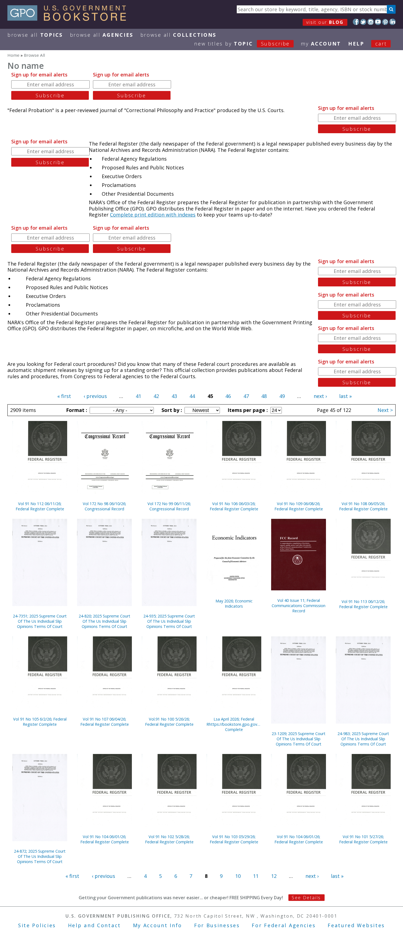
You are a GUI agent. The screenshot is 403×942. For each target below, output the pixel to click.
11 (256, 876)
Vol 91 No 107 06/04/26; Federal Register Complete (104, 721)
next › (320, 396)
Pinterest (385, 22)
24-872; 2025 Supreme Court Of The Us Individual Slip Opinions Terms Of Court (40, 856)
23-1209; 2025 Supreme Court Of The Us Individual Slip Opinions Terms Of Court (298, 739)
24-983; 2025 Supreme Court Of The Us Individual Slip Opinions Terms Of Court (363, 739)
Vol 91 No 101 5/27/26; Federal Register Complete (363, 839)
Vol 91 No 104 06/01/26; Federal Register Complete (104, 839)
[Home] (69, 19)
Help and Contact (94, 925)
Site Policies (37, 925)
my (321, 43)
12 (274, 876)
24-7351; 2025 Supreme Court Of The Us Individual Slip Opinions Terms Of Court (40, 621)
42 (156, 396)
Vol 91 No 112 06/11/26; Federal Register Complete (40, 506)
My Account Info (157, 925)
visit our (325, 22)
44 (192, 396)
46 (228, 396)
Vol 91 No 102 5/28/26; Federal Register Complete (169, 839)
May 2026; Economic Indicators (233, 603)
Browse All (35, 35)
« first (64, 396)
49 (282, 396)
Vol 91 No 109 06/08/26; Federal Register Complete (298, 506)
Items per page (247, 410)
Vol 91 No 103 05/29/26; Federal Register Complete (234, 839)
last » (345, 396)
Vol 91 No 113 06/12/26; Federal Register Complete (363, 604)
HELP (356, 43)
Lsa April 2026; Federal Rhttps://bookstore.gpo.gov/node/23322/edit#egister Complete (233, 724)
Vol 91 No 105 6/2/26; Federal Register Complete (40, 721)
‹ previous (95, 396)
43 (174, 396)
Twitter (363, 22)
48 (264, 396)
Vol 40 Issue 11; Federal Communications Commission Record (298, 605)
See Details (306, 898)
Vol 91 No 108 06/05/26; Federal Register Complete (363, 506)
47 (246, 396)
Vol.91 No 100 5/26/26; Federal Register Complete (169, 721)
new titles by (242, 43)
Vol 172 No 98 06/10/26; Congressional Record (104, 506)
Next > (385, 410)
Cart (381, 43)
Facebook (356, 22)
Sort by (171, 410)
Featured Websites (356, 925)
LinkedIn (392, 22)
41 (138, 396)
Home (13, 55)
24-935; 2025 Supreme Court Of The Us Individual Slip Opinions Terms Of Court (169, 621)
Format (76, 410)
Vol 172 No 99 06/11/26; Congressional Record (169, 506)
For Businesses (217, 925)
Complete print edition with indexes (152, 214)
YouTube (378, 22)
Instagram (370, 22)
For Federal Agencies (284, 925)
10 (238, 876)
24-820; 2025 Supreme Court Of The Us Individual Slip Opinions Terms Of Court (104, 621)
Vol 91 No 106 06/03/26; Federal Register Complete (234, 506)
